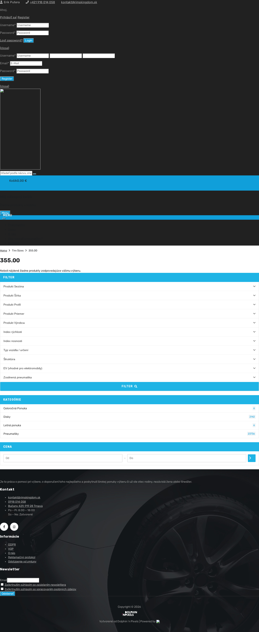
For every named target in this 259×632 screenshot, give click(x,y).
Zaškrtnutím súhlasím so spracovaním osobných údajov (40, 589)
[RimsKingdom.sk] (20, 168)
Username (8, 25)
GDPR (12, 544)
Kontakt (13, 243)
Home (3, 250)
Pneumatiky (16, 225)
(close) (4, 48)
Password (8, 33)
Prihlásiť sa (8, 17)
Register (24, 17)
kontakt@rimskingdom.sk (79, 2)
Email (4, 63)
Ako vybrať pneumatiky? (25, 239)
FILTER (127, 386)
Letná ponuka (129, 425)
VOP (11, 549)
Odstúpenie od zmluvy (22, 561)
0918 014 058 (17, 501)
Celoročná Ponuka (129, 408)
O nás (12, 234)
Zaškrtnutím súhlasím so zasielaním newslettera (35, 585)
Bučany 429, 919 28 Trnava (25, 506)
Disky (12, 229)
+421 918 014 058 (42, 2)
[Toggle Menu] (4, 218)
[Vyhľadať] (34, 174)
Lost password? (11, 40)
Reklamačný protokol (21, 557)
